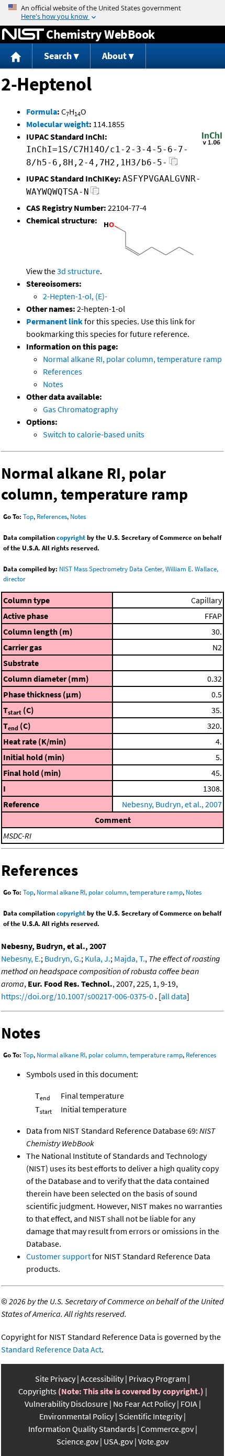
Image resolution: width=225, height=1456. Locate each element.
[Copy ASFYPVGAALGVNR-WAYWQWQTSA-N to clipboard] (95, 193)
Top (28, 516)
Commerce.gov (167, 1429)
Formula (41, 111)
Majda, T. (129, 958)
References (62, 371)
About (114, 56)
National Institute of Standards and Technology (23, 34)
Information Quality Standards (82, 1429)
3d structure (78, 271)
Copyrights (37, 1391)
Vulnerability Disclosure (66, 1403)
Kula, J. (97, 958)
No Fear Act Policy (144, 1403)
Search (58, 56)
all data (174, 996)
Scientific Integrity (150, 1416)
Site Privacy (55, 1378)
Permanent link (54, 321)
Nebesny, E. (21, 958)
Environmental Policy (76, 1416)
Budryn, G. (62, 958)
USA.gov (118, 1441)
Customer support (58, 1256)
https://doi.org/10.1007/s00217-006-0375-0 (77, 996)
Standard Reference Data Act (51, 1349)
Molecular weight (57, 124)
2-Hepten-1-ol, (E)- (75, 296)
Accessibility (102, 1378)
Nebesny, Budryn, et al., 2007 (172, 804)
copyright (71, 537)
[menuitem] (16, 56)
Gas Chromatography (80, 409)
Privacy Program (157, 1378)
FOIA (189, 1403)
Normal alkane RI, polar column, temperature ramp (132, 359)
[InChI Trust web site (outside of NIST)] (212, 144)
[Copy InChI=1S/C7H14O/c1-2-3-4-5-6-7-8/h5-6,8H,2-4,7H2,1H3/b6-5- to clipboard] (173, 164)
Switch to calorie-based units (93, 434)
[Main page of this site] (16, 56)
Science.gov (77, 1441)
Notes (53, 384)
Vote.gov (153, 1441)
